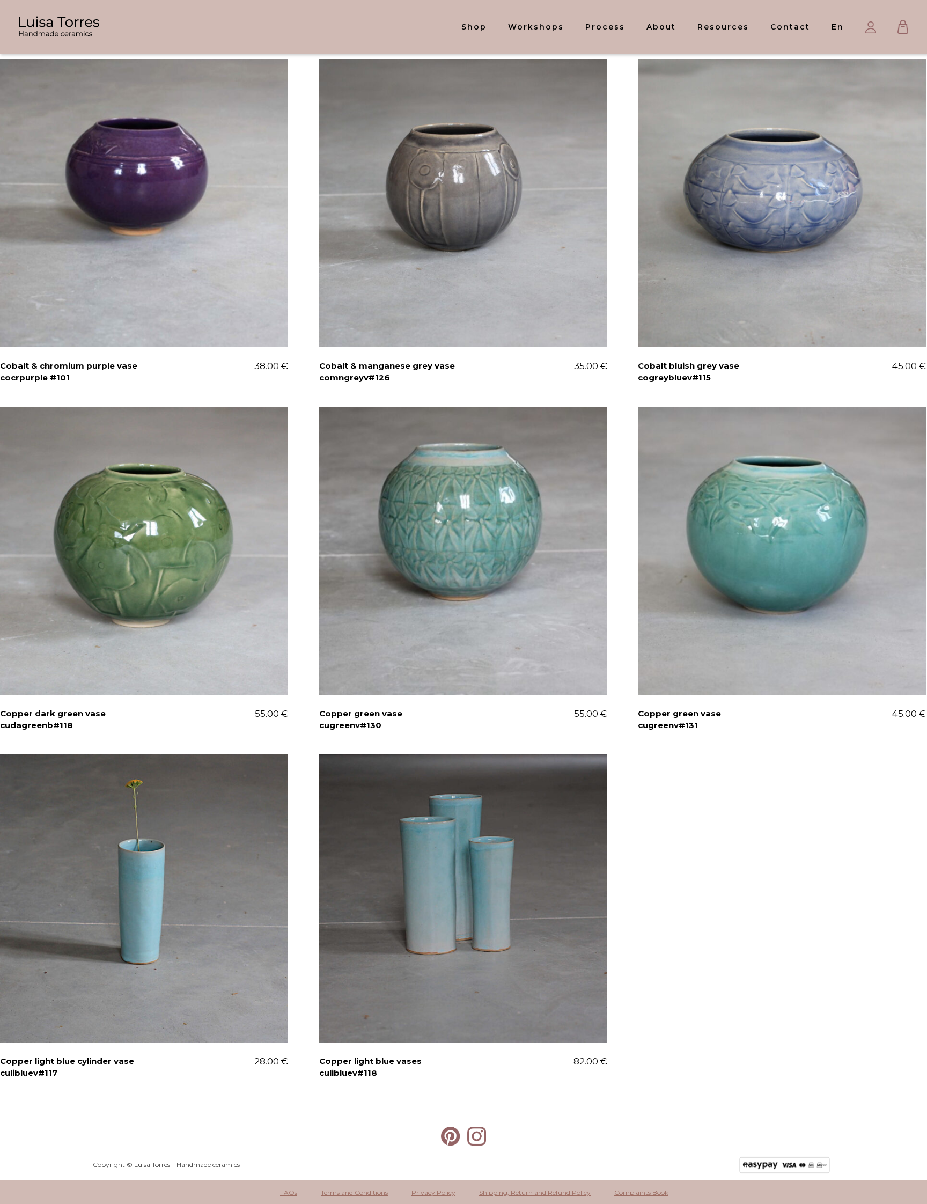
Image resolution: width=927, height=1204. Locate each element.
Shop (474, 27)
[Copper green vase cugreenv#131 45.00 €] (782, 551)
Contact (790, 27)
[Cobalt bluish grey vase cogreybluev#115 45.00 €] (782, 203)
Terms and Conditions (354, 1192)
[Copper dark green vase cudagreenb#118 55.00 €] (144, 551)
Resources (723, 27)
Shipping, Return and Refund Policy (535, 1192)
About (661, 27)
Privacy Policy (433, 1192)
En (838, 27)
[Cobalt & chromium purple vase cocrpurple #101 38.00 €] (144, 203)
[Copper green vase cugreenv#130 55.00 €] (463, 551)
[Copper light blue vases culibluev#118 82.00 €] (463, 898)
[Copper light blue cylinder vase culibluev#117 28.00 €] (144, 898)
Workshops (536, 27)
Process (605, 27)
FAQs (288, 1192)
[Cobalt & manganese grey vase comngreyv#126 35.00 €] (463, 203)
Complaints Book (641, 1192)
